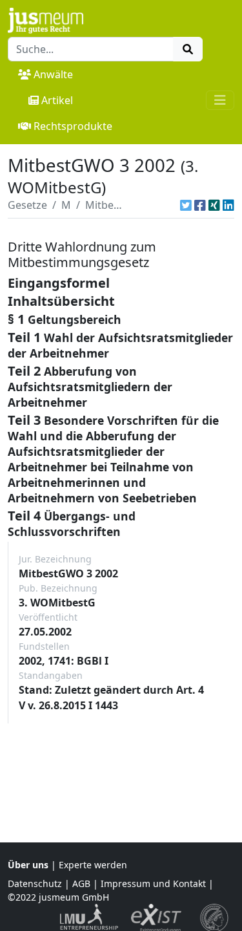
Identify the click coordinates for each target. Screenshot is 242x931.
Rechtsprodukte (73, 126)
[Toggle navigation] (220, 100)
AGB (81, 883)
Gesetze (27, 205)
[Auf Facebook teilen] (200, 205)
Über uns (28, 865)
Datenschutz (35, 883)
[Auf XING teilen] (214, 205)
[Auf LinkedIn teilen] (228, 205)
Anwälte (53, 74)
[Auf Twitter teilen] (186, 205)
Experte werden (93, 865)
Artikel (57, 100)
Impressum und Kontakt (153, 883)
